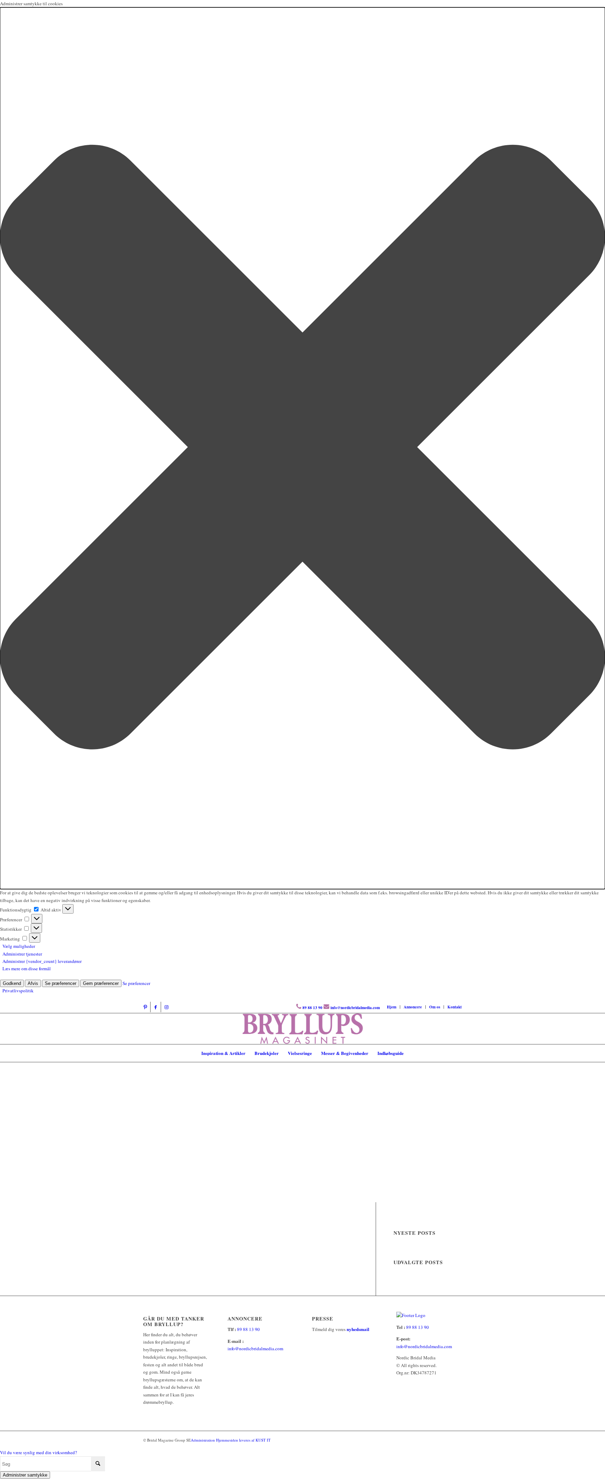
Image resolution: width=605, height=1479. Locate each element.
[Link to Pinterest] (145, 1007)
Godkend (12, 983)
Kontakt (454, 1007)
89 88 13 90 (312, 1007)
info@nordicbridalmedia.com (355, 1007)
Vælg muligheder (18, 946)
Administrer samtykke (25, 1475)
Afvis (33, 983)
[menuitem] (391, 1007)
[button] (302, 448)
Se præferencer (60, 983)
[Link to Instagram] (166, 1007)
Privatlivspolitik (18, 990)
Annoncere (413, 1007)
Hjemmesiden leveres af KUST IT (243, 1440)
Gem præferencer (101, 983)
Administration (203, 1440)
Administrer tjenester (22, 954)
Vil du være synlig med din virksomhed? (38, 1452)
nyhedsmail (358, 1329)
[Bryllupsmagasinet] (303, 1028)
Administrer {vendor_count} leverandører (42, 961)
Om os (434, 1007)
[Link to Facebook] (156, 1007)
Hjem (391, 1007)
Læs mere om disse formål (26, 968)
